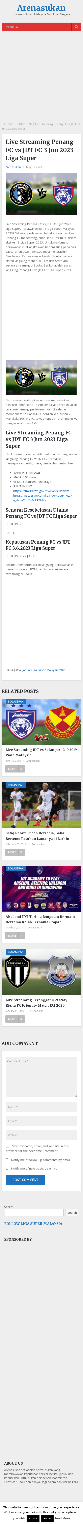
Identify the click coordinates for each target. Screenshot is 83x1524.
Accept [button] (33, 1518)
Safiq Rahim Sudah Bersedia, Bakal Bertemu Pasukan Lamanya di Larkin (37, 835)
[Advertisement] (41, 80)
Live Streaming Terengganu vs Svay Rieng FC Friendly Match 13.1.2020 (36, 1002)
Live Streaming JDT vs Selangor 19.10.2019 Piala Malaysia (41, 752)
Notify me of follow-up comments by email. (41, 1160)
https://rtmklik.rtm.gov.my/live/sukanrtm (41, 491)
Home (10, 124)
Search (8, 1207)
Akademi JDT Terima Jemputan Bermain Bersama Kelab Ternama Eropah (40, 919)
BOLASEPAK (25, 124)
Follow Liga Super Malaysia (33, 1224)
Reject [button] (47, 1518)
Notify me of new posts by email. (34, 1168)
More (12, 769)
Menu (10, 27)
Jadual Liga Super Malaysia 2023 (44, 670)
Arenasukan (41, 8)
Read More (62, 1518)
